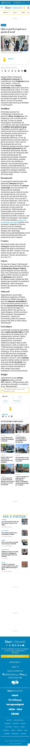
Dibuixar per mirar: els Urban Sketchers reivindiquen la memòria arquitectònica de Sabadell (10, 554)
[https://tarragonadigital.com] (15, 705)
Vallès (16, 12)
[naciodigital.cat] (19, 720)
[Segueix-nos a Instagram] (13, 645)
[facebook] (3, 417)
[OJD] (15, 682)
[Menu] (1, 8)
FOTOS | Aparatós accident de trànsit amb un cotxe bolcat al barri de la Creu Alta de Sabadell (7, 481)
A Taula (23, 2)
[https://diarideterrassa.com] (15, 700)
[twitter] (6, 417)
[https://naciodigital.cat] (15, 695)
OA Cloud (19, 743)
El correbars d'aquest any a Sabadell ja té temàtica (9, 533)
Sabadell (6, 12)
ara (20, 396)
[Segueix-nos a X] (10, 645)
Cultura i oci (5, 549)
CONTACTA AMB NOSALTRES (15, 656)
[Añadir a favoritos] (25, 71)
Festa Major (5, 530)
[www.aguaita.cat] (9, 720)
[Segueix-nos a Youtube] (23, 645)
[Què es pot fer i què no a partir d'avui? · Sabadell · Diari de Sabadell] (15, 7)
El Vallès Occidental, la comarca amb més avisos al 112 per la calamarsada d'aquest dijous (10, 567)
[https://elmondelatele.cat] (15, 709)
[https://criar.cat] (15, 714)
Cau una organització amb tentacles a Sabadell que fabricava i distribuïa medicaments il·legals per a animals (22, 481)
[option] (15, 44)
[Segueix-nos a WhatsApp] (15, 645)
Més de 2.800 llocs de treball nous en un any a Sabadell (10, 543)
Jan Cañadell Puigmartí (7, 536)
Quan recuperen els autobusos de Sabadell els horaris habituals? (7, 459)
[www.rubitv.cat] (25, 730)
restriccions (17, 401)
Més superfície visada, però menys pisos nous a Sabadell (22, 459)
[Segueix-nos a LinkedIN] (20, 645)
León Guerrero (5, 558)
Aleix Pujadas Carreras (7, 527)
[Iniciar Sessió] (28, 8)
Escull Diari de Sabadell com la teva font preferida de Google (14, 390)
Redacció (11, 58)
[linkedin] (11, 417)
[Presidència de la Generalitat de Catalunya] (10, 674)
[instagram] (9, 417)
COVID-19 (5, 401)
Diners (23, 12)
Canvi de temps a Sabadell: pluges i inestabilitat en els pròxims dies (21, 439)
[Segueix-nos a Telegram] (18, 645)
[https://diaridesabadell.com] (15, 691)
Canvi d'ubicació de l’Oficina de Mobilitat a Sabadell (7, 439)
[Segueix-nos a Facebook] (7, 645)
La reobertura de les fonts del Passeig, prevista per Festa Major (10, 523)
